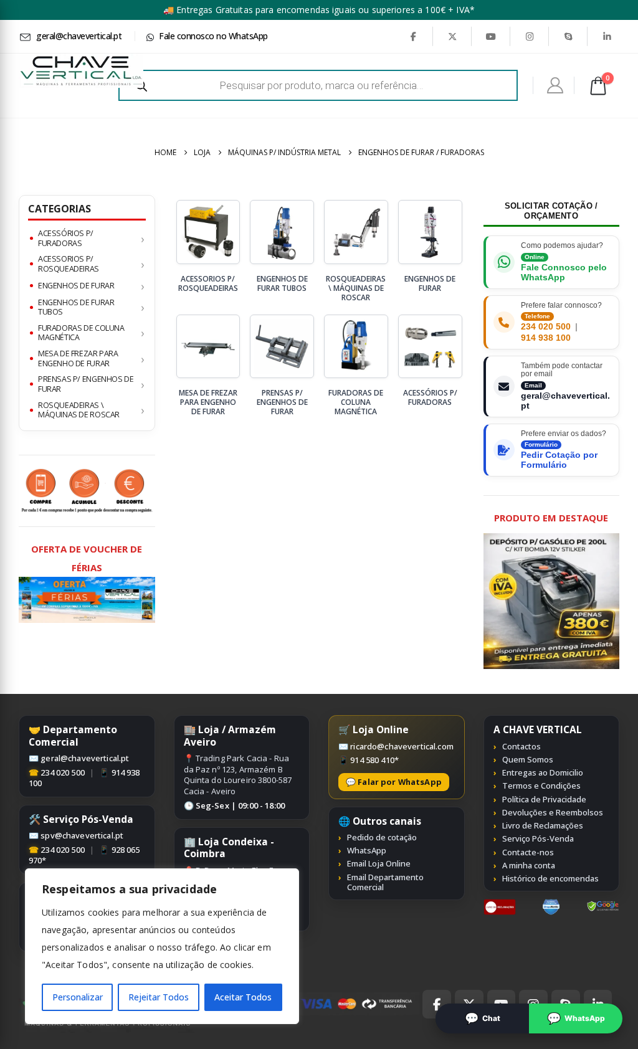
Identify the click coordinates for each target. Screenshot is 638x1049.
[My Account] (555, 85)
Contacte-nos (528, 852)
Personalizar (77, 997)
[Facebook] (413, 36)
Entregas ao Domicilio (542, 772)
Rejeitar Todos (158, 997)
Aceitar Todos (243, 997)
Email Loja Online (379, 863)
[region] (162, 946)
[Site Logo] (81, 71)
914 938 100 (546, 338)
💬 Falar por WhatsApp (394, 781)
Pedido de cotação (382, 837)
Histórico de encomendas (550, 878)
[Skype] (568, 36)
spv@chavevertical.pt (81, 835)
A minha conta (528, 865)
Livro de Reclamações (542, 825)
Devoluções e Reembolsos (552, 812)
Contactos (521, 746)
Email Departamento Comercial (385, 882)
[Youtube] (491, 36)
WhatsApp (366, 850)
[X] (452, 36)
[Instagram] (529, 36)
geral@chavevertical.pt (84, 758)
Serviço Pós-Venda (538, 838)
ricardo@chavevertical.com (402, 746)
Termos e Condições (541, 785)
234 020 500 (546, 326)
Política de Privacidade (544, 799)
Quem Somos (527, 759)
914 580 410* (374, 760)
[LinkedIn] (607, 36)
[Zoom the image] (500, 906)
